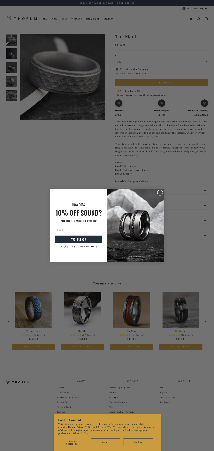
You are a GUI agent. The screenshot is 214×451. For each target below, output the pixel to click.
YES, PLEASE (78, 239)
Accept (105, 442)
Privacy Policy (80, 433)
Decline (138, 442)
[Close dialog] (160, 192)
